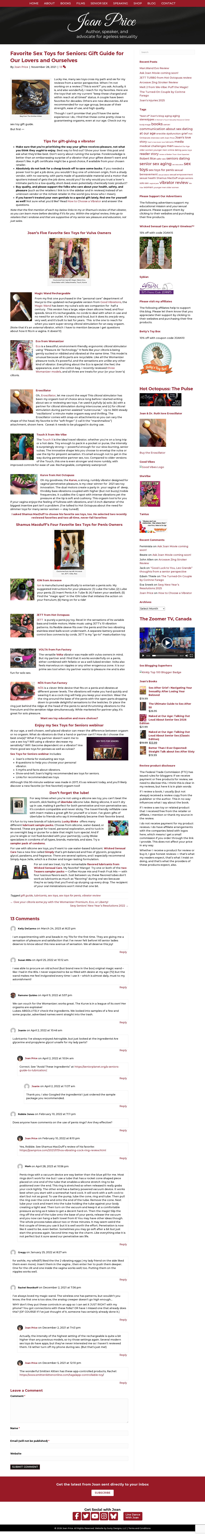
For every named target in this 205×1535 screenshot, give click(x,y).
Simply (49, 852)
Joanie (36, 1086)
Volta (59, 654)
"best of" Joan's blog (152, 116)
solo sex (144, 183)
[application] (167, 643)
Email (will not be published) (29, 1440)
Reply (123, 952)
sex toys (53, 895)
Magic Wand (43, 305)
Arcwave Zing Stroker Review (159, 82)
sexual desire (163, 175)
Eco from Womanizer (50, 341)
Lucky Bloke (70, 821)
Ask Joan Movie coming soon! (159, 73)
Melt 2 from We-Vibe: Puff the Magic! (164, 87)
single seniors (185, 178)
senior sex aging (156, 163)
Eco (38, 346)
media (179, 141)
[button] (167, 643)
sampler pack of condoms (27, 843)
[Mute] (186, 655)
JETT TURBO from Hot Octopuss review (166, 77)
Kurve (73, 480)
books (157, 124)
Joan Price (31, 1058)
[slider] (165, 655)
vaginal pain (154, 183)
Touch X (47, 439)
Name (15, 1428)
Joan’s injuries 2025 (152, 100)
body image (145, 125)
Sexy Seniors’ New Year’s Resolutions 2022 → (99, 905)
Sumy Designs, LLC (116, 1528)
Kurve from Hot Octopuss (57, 475)
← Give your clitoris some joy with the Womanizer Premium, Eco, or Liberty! (59, 902)
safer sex (161, 159)
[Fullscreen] (191, 655)
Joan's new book (154, 142)
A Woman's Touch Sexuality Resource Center (172, 120)
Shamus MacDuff (167, 178)
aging (168, 115)
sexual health (148, 178)
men (170, 146)
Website (15, 1453)
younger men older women (166, 187)
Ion (39, 585)
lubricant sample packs (38, 825)
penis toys (187, 150)
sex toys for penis (70, 895)
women (148, 187)
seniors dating (178, 158)
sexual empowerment (181, 174)
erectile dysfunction (168, 133)
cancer (166, 124)
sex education (177, 165)
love (163, 142)
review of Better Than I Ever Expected (174, 154)
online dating (174, 150)
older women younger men (153, 150)
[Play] (143, 655)
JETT (40, 619)
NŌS (41, 687)
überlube (67, 802)
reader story (149, 154)
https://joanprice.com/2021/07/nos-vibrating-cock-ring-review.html (63, 1150)
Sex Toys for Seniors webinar (78, 725)
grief (184, 133)
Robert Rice (148, 158)
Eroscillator (48, 395)
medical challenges (153, 146)
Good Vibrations (110, 302)
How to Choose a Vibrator (84, 201)
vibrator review (91, 895)
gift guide (26, 895)
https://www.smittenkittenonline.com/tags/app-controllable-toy (61, 1374)
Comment (17, 1396)
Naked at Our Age (182, 146)
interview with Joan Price (163, 138)
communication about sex (160, 129)
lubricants (40, 895)
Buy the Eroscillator (152, 452)
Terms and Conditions (139, 1528)
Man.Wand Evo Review (154, 68)
